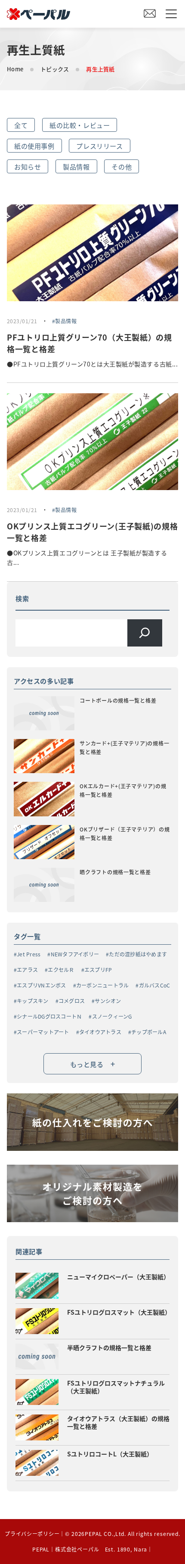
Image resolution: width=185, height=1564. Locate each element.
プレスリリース (99, 145)
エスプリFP (98, 969)
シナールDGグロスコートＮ (49, 1016)
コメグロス (72, 1000)
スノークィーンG (112, 1016)
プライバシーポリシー (32, 1533)
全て (21, 125)
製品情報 (76, 166)
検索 (22, 598)
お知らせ (27, 166)
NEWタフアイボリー (75, 954)
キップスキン (32, 1000)
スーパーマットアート (43, 1031)
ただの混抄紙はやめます (138, 954)
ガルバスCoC (154, 985)
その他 (121, 166)
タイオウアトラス (100, 1031)
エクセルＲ (61, 969)
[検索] (145, 633)
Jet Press (28, 954)
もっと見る (92, 1063)
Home (15, 69)
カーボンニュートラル (102, 985)
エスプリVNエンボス (41, 985)
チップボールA (148, 1031)
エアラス (27, 969)
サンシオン (108, 1000)
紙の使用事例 (34, 145)
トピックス (54, 69)
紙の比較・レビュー (79, 125)
